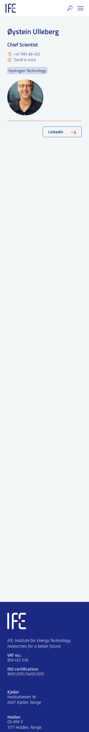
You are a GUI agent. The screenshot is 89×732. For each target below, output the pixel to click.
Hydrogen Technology (27, 70)
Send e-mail (24, 60)
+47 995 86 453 (26, 55)
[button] (69, 8)
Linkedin (55, 131)
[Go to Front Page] (10, 8)
